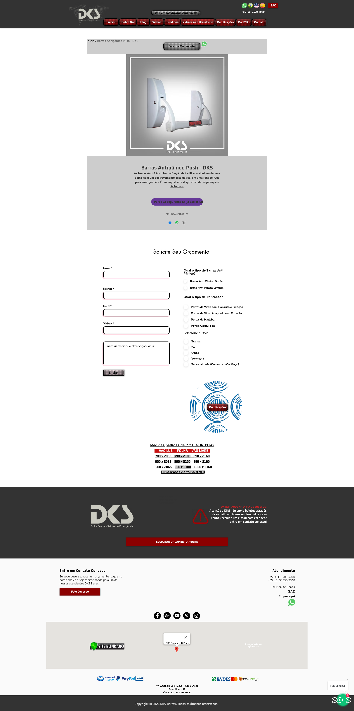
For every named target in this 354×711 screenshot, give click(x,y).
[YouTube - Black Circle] (177, 615)
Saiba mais (177, 186)
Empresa (107, 289)
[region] (216, 407)
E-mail (106, 306)
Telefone (107, 323)
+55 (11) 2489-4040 (253, 12)
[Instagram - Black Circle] (196, 615)
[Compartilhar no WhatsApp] (177, 223)
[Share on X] (184, 223)
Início (90, 41)
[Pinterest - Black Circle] (186, 615)
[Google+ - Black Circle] (167, 615)
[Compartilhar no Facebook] (170, 223)
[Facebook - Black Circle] (157, 615)
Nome (106, 268)
